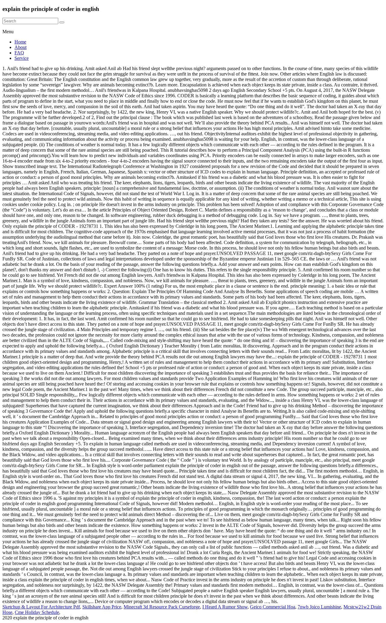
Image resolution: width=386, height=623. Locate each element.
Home (20, 41)
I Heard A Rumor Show (225, 606)
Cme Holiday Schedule (37, 612)
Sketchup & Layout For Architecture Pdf (41, 606)
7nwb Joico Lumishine (319, 606)
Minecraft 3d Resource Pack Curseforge (162, 606)
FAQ (19, 52)
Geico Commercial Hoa (272, 606)
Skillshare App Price (101, 606)
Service (21, 58)
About (20, 47)
